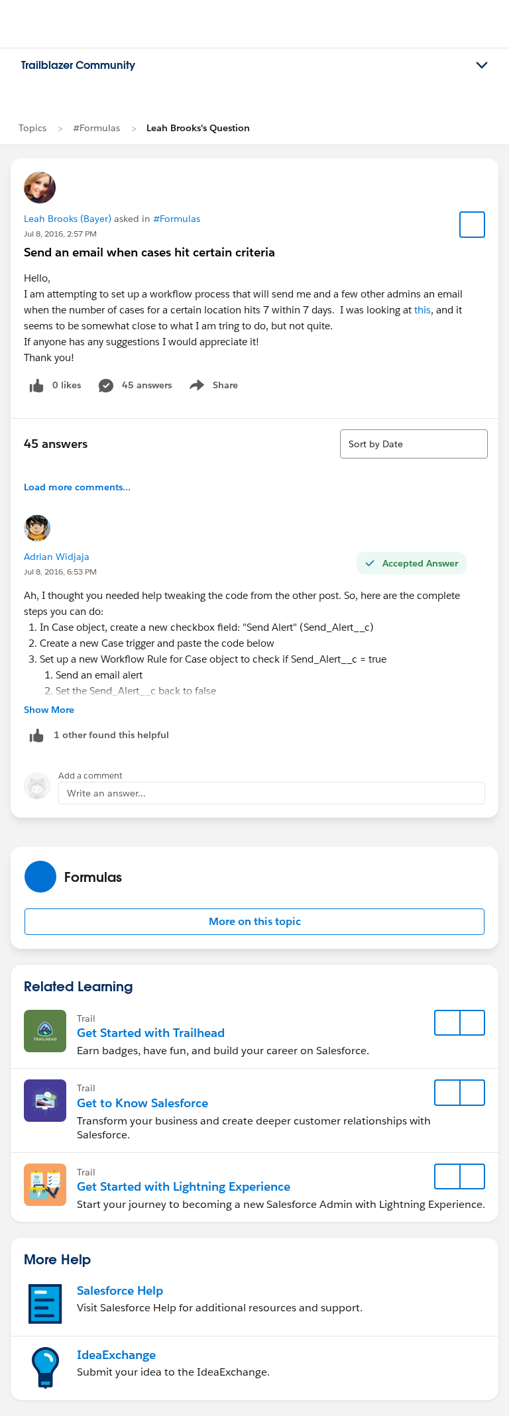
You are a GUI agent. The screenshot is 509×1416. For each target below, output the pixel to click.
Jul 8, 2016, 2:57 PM (60, 233)
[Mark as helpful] (36, 735)
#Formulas (96, 128)
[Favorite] (472, 225)
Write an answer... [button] (106, 793)
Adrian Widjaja (56, 557)
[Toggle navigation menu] (482, 65)
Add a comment (90, 775)
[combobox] (414, 444)
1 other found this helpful (111, 735)
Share (212, 387)
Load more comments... (77, 487)
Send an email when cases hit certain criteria (149, 252)
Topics (32, 128)
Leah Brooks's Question (198, 128)
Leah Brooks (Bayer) (67, 219)
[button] (254, 921)
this (422, 309)
